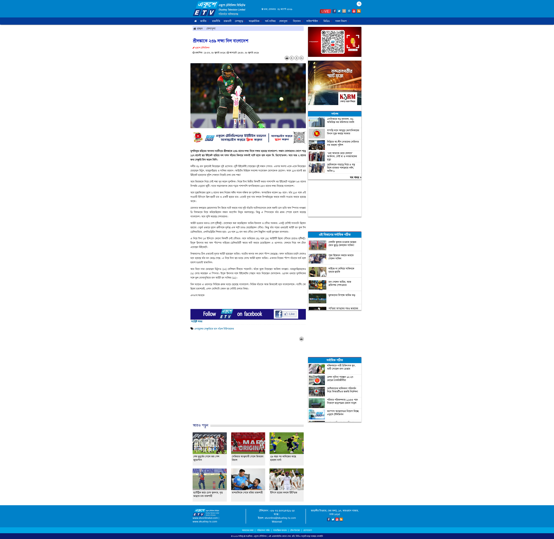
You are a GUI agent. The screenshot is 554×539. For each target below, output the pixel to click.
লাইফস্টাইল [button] (312, 21)
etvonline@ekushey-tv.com (280, 518)
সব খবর (355, 177)
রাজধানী (227, 21)
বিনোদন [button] (297, 21)
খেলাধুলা (211, 28)
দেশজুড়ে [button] (239, 21)
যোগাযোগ (307, 530)
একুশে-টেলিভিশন (260, 536)
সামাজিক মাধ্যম (280, 530)
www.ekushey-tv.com (205, 521)
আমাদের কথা (248, 530)
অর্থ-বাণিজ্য (270, 21)
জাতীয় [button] (203, 21)
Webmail (277, 521)
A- (292, 58)
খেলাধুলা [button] (283, 21)
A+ (301, 58)
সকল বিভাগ (341, 21)
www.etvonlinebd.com (205, 518)
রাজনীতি (216, 21)
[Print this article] (287, 58)
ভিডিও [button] (326, 21)
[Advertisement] (248, 387)
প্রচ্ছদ (199, 28)
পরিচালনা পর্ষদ (263, 530)
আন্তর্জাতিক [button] (254, 21)
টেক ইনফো (295, 530)
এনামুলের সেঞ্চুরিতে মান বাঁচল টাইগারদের (214, 328)
